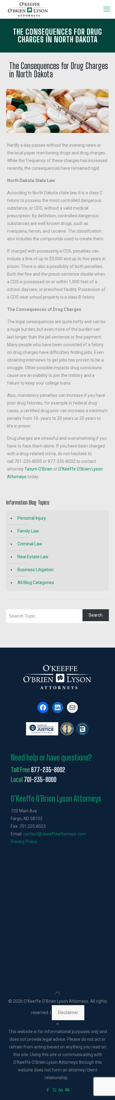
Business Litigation (35, 569)
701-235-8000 (40, 780)
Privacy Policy (24, 841)
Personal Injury (31, 518)
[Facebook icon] (48, 1090)
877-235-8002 (48, 770)
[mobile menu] (107, 9)
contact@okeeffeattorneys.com (54, 833)
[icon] (67, 1090)
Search (95, 615)
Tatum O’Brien (38, 469)
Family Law (28, 531)
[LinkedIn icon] (61, 1090)
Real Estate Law (32, 556)
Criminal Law (29, 543)
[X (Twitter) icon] (54, 1090)
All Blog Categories (35, 582)
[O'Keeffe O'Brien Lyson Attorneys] (28, 9)
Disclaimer (68, 1012)
